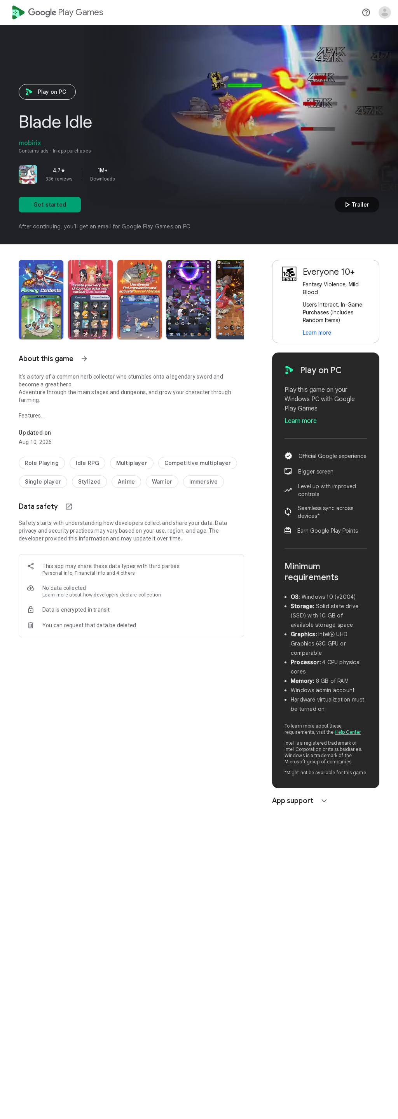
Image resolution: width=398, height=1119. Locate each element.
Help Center (348, 732)
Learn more (55, 595)
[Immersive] (203, 482)
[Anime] (126, 482)
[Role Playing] (42, 463)
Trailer (355, 204)
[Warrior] (162, 482)
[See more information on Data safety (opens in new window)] (68, 506)
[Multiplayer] (132, 463)
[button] (41, 299)
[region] (127, 174)
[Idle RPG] (87, 463)
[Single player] (43, 482)
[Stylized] (89, 482)
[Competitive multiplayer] (197, 463)
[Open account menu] (384, 12)
